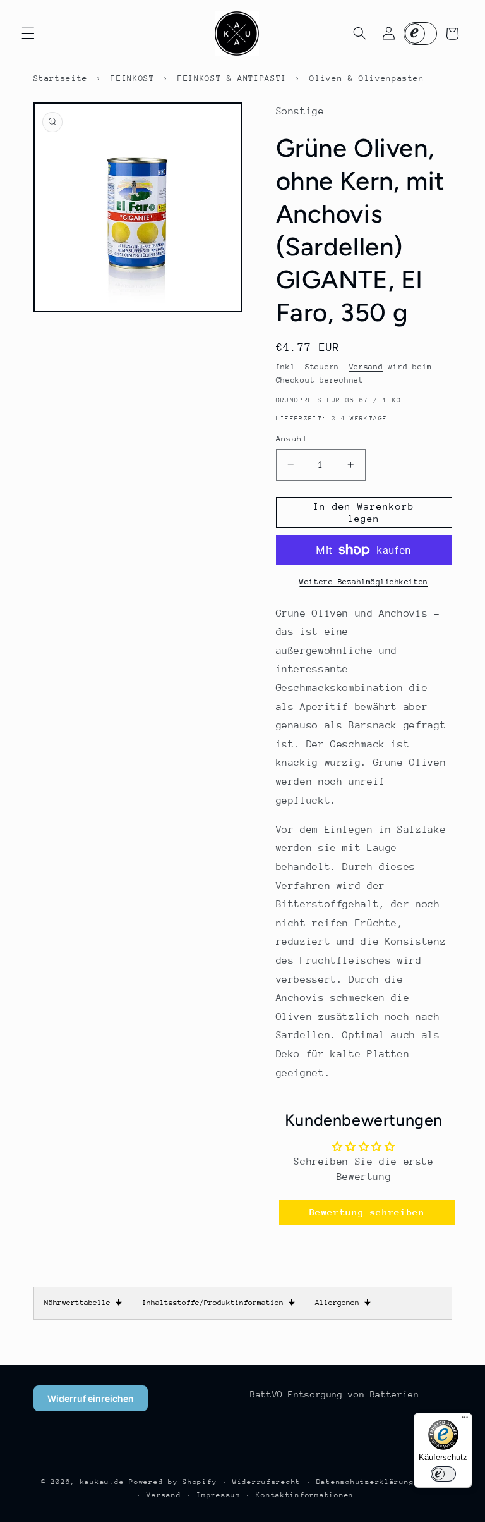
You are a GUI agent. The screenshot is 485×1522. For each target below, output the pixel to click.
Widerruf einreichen (90, 1398)
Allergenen (343, 1302)
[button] (27, 33)
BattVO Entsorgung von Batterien (334, 1394)
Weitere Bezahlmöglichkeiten (363, 581)
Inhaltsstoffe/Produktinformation (218, 1302)
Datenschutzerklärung (365, 1482)
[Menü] (464, 1420)
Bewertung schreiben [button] (367, 1211)
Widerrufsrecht (266, 1482)
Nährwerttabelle (83, 1302)
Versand (366, 366)
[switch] (443, 1474)
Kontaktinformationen (305, 1495)
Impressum (218, 1495)
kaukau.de (102, 1482)
